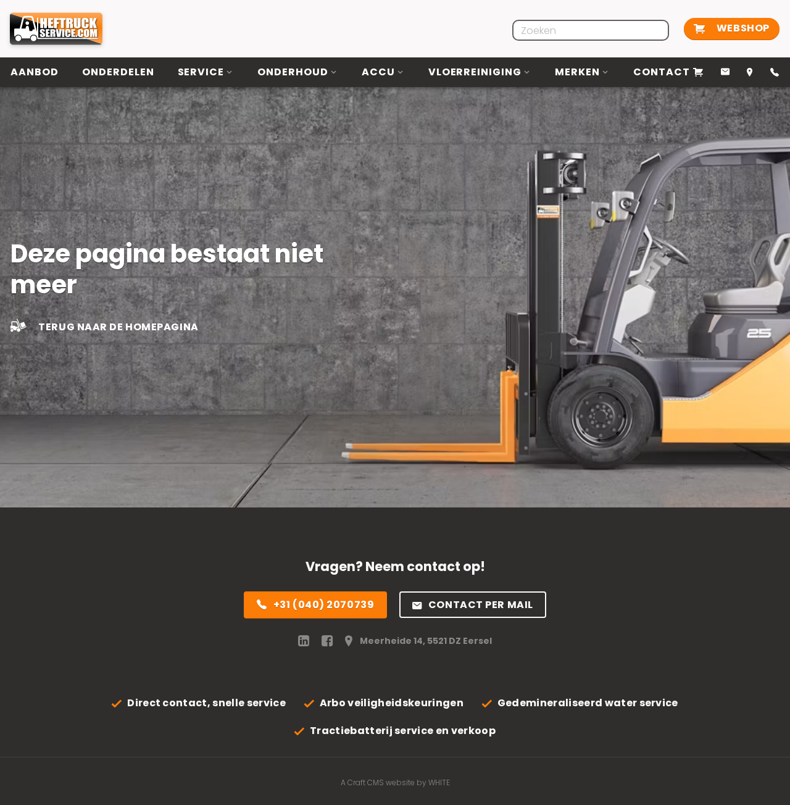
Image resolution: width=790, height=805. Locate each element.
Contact (661, 72)
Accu (378, 72)
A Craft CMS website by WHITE (395, 782)
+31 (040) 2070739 (324, 605)
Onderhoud (292, 72)
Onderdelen (118, 72)
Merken (577, 72)
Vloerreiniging (475, 72)
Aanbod (34, 72)
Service (201, 72)
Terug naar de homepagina (117, 327)
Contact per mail (480, 605)
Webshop (741, 28)
